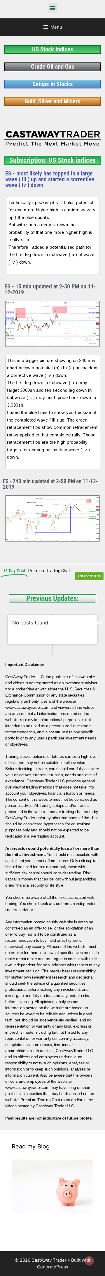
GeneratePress (52, 1267)
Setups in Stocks (52, 84)
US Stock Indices (52, 49)
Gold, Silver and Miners (52, 101)
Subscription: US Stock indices (52, 160)
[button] (52, 8)
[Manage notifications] (89, 1260)
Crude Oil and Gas (52, 66)
